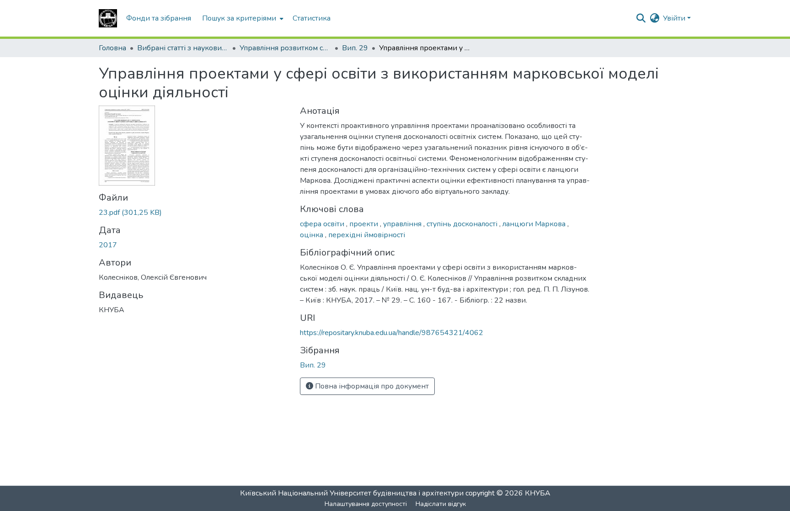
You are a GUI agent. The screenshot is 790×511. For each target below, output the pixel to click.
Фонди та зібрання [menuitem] (158, 18)
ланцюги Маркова (534, 224)
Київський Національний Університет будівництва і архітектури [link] (352, 493)
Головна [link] (112, 48)
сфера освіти (323, 224)
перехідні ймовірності (366, 235)
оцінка (312, 235)
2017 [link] (108, 245)
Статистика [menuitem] (312, 18)
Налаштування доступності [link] (366, 504)
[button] (108, 18)
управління (403, 224)
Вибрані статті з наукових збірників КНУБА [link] (183, 48)
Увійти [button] (675, 18)
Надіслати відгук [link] (441, 504)
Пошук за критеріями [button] (239, 18)
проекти (364, 224)
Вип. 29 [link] (355, 48)
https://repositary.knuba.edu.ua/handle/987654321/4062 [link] (391, 333)
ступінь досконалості (463, 224)
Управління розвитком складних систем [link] (285, 48)
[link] (194, 212)
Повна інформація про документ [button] (371, 386)
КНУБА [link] (537, 493)
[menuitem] (241, 18)
